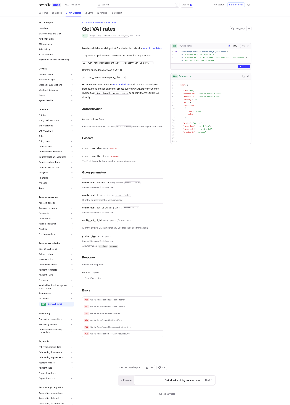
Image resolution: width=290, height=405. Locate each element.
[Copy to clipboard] (244, 46)
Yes (151, 367)
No (163, 367)
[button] (122, 300)
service (113, 246)
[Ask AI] (248, 46)
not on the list (121, 84)
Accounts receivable (92, 22)
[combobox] (182, 76)
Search (139, 4)
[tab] (43, 13)
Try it (245, 66)
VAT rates (111, 22)
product (103, 246)
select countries (152, 48)
